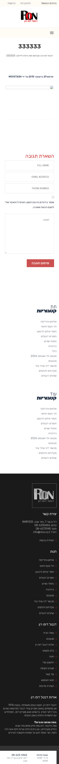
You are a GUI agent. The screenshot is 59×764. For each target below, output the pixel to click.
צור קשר (50, 674)
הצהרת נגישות (46, 540)
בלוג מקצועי (48, 650)
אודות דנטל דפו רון (44, 644)
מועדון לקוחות (47, 668)
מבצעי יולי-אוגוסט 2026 (44, 356)
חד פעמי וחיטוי (49, 326)
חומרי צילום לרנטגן (47, 331)
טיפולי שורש (50, 341)
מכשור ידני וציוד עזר (46, 365)
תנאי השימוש (47, 680)
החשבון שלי (48, 662)
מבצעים (52, 360)
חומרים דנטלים (49, 336)
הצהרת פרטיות (46, 686)
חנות (51, 656)
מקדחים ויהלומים (48, 370)
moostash (15, 76)
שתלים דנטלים (49, 375)
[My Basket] (55, 758)
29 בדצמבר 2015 (38, 76)
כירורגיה (52, 346)
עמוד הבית (48, 632)
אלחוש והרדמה (48, 321)
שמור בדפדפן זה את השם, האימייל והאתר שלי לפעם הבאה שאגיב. (29, 205)
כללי (54, 351)
